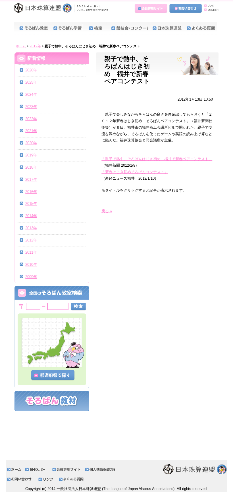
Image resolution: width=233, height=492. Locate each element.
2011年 (31, 252)
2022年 (31, 119)
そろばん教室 (31, 28)
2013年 (31, 228)
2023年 (31, 107)
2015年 (31, 204)
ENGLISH (210, 11)
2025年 (31, 82)
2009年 (31, 277)
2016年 (31, 192)
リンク (210, 6)
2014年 (31, 216)
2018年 (31, 167)
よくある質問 (199, 28)
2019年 (31, 155)
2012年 (35, 46)
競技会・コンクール (127, 28)
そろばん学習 (65, 28)
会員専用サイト (151, 9)
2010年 (31, 264)
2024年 (31, 94)
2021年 (31, 131)
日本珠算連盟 (62, 9)
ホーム (21, 46)
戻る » (106, 211)
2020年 (31, 143)
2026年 (31, 70)
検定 (94, 28)
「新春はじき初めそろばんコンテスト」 (134, 172)
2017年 (31, 179)
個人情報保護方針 (102, 469)
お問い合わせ (185, 9)
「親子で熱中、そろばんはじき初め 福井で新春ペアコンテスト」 (156, 159)
